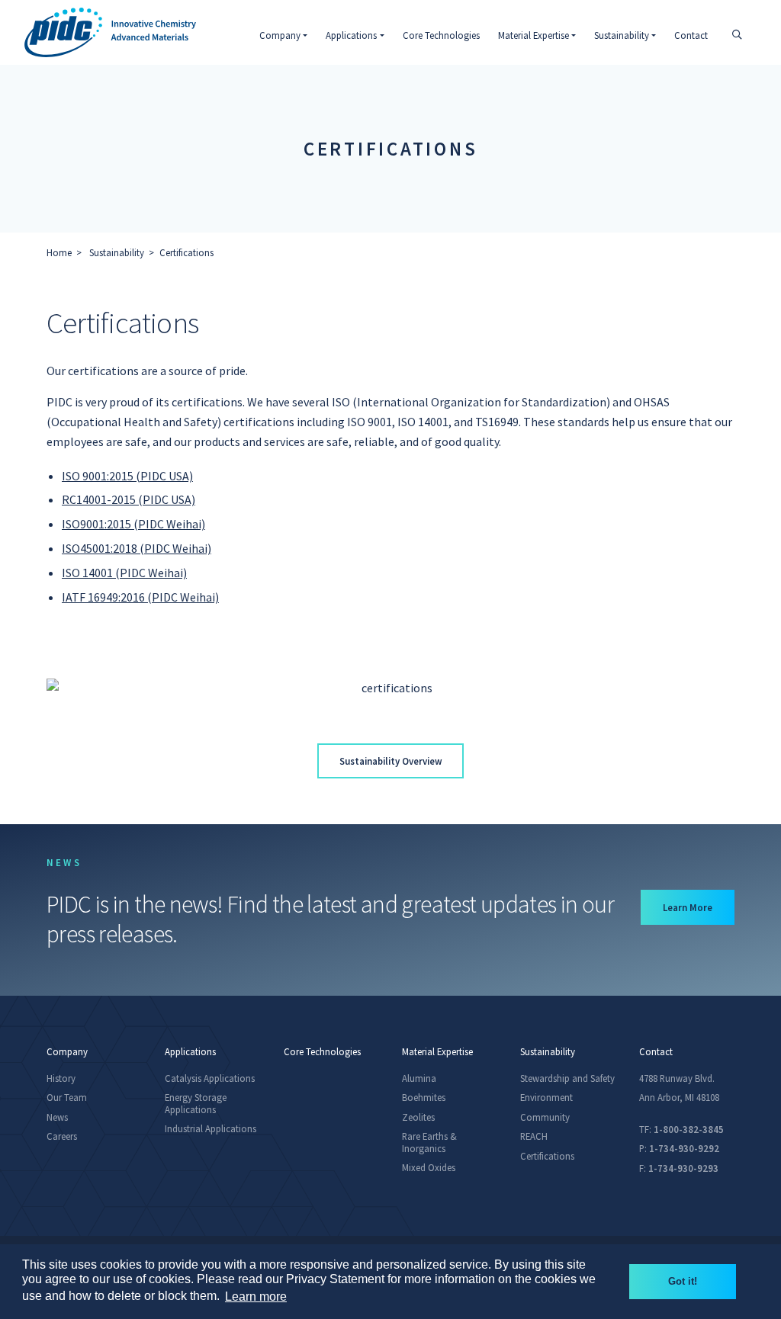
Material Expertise (437, 1051)
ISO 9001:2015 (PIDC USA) (127, 475)
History (61, 1078)
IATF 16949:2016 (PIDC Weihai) (140, 597)
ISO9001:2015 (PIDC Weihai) (133, 523)
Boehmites (423, 1097)
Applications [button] (351, 35)
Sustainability (116, 252)
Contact (691, 35)
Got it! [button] (682, 1281)
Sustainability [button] (621, 35)
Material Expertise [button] (533, 35)
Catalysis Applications (210, 1078)
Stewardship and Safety (567, 1078)
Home (59, 252)
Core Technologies (441, 35)
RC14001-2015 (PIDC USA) (128, 499)
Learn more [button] (256, 1296)
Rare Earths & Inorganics (429, 1142)
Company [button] (280, 35)
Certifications (186, 252)
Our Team (67, 1097)
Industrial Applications (210, 1128)
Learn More (698, 906)
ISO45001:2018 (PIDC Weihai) (136, 548)
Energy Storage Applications (196, 1103)
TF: (681, 1129)
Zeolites (418, 1117)
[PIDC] (110, 32)
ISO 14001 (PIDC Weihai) (124, 572)
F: (678, 1168)
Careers (62, 1136)
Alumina (419, 1078)
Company (67, 1051)
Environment (546, 1097)
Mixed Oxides (428, 1167)
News (57, 1117)
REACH (534, 1136)
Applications (190, 1051)
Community (545, 1117)
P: (679, 1148)
